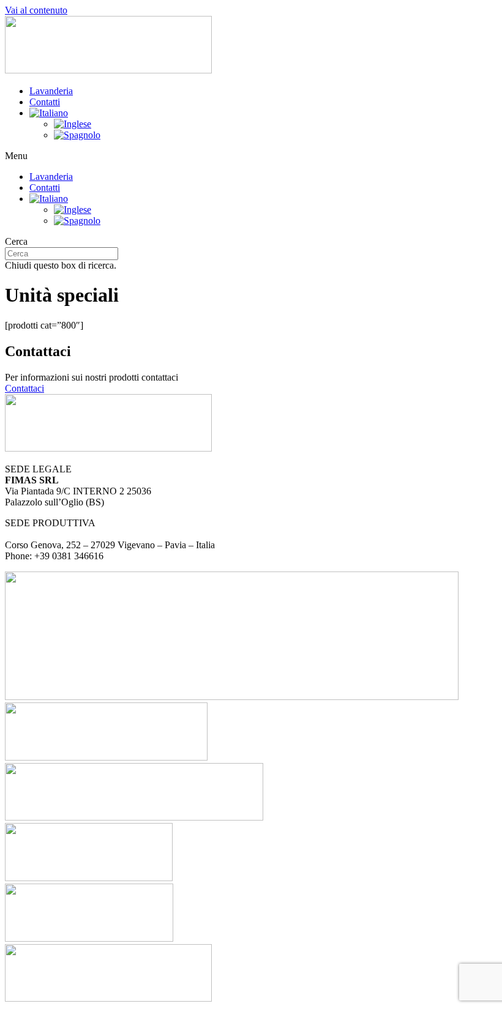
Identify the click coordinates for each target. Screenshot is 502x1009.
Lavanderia (51, 91)
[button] (251, 156)
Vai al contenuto (36, 10)
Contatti (44, 102)
